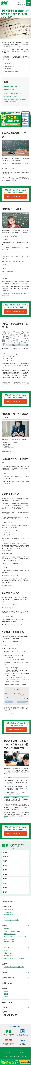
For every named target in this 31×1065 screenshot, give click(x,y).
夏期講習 (6, 994)
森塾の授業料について (9, 934)
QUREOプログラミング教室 (11, 920)
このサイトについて (19, 1052)
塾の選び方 (7, 950)
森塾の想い (7, 928)
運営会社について (19, 1050)
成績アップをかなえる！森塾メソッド (14, 931)
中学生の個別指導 (8, 912)
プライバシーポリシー (6, 1052)
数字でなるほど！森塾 (9, 939)
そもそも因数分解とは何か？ (11, 86)
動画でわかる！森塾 (9, 942)
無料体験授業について (9, 955)
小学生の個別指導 (8, 909)
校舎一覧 (23, 4)
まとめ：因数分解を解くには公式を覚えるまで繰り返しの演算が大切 (15, 100)
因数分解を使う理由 (9, 89)
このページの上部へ (28, 1043)
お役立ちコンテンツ (8, 983)
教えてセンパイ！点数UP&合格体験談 (14, 967)
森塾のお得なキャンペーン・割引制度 (14, 958)
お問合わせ (19, 4)
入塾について (6, 947)
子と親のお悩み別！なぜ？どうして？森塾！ (15, 936)
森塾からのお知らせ (8, 978)
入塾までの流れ (8, 953)
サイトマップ (4, 1050)
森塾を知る (5, 926)
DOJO (5, 917)
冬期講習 (6, 996)
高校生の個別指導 (8, 915)
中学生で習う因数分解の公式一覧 (12, 93)
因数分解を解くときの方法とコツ (12, 96)
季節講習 (4, 988)
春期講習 (6, 991)
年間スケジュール (7, 1002)
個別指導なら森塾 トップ (9, 901)
